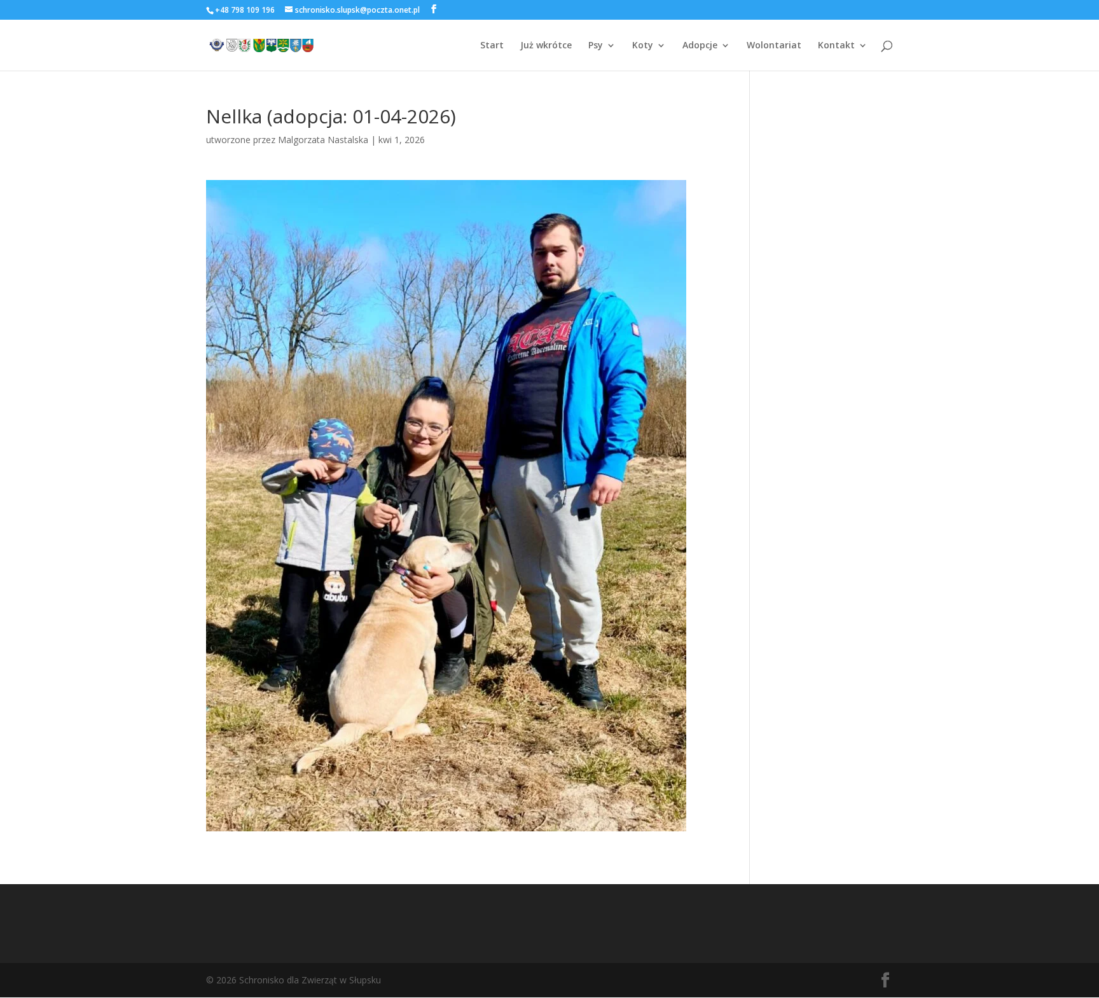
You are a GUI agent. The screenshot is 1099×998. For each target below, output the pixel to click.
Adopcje (699, 46)
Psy (595, 46)
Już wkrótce (546, 46)
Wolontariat (774, 46)
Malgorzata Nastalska (323, 140)
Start (492, 46)
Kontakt (836, 46)
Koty (642, 46)
